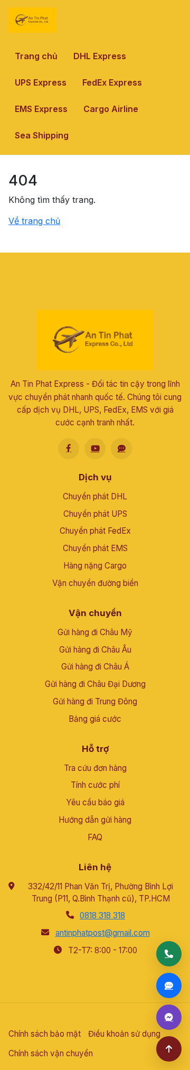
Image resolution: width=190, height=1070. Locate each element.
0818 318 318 (102, 915)
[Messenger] (169, 1017)
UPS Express (40, 82)
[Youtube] (95, 448)
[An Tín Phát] (32, 20)
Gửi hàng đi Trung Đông (95, 701)
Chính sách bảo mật (44, 1034)
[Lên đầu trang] (169, 1049)
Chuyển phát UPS (95, 514)
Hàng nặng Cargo (95, 566)
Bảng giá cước (95, 719)
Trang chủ (36, 56)
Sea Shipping (42, 135)
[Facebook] (68, 448)
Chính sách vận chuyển (50, 1053)
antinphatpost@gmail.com (102, 933)
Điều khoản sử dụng (124, 1034)
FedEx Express (112, 82)
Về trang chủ (34, 221)
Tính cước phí (95, 785)
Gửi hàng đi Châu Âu (95, 650)
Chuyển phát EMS (95, 548)
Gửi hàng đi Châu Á (95, 667)
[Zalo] (121, 448)
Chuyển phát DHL (95, 496)
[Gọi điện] (169, 953)
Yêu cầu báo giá (95, 802)
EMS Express (41, 109)
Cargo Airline (110, 109)
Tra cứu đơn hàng (95, 768)
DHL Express (99, 56)
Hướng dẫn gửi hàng (95, 820)
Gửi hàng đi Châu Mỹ (95, 632)
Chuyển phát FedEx (95, 531)
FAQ (95, 837)
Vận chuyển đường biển (95, 583)
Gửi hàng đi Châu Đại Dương (95, 684)
